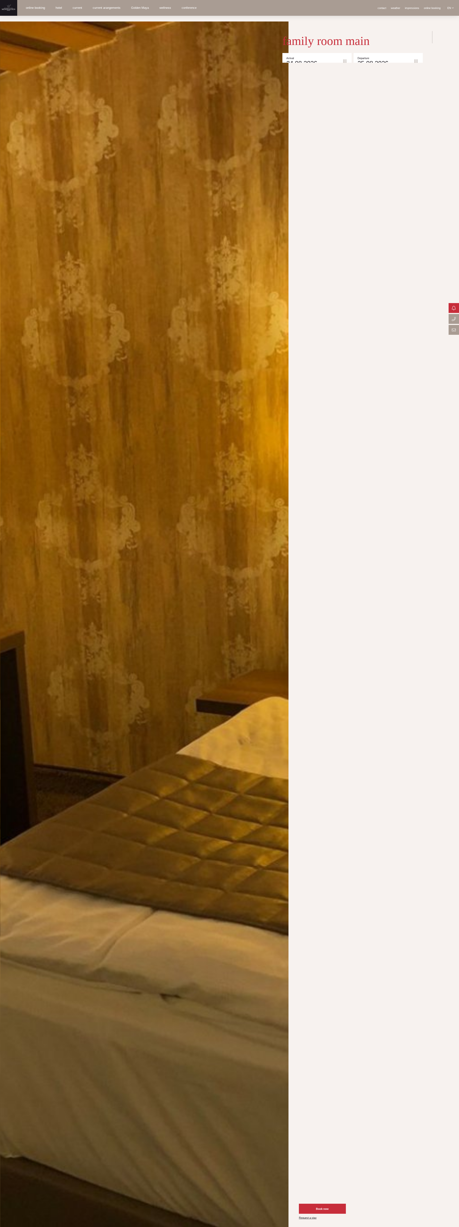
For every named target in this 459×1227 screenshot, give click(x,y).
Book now (322, 1208)
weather (395, 7)
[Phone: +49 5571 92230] (454, 319)
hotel (59, 7)
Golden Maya (140, 7)
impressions (412, 7)
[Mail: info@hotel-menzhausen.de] (454, 330)
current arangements (106, 7)
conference (189, 7)
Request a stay (308, 1217)
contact (382, 7)
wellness (165, 7)
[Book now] (454, 308)
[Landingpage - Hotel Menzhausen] (8, 8)
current (77, 7)
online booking (35, 7)
